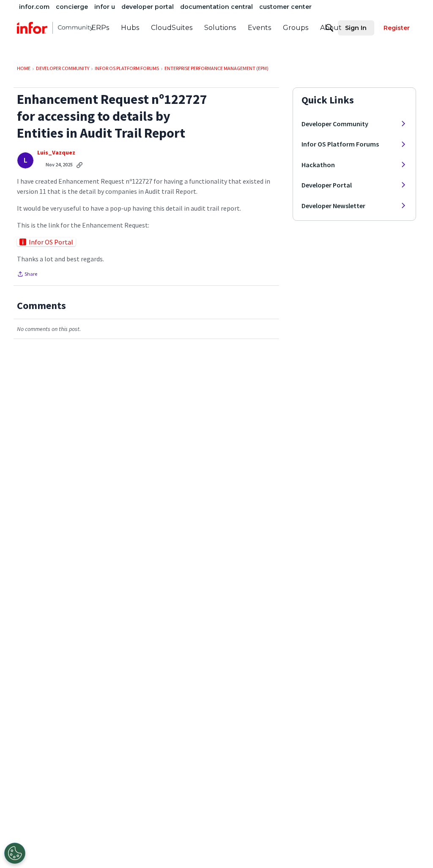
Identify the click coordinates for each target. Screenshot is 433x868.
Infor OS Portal (51, 242)
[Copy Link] (79, 164)
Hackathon (318, 164)
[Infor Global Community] (55, 28)
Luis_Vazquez (56, 152)
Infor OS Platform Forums (340, 144)
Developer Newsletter (333, 205)
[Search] (329, 27)
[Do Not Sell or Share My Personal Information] (14, 853)
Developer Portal (326, 185)
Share (27, 275)
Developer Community (334, 123)
